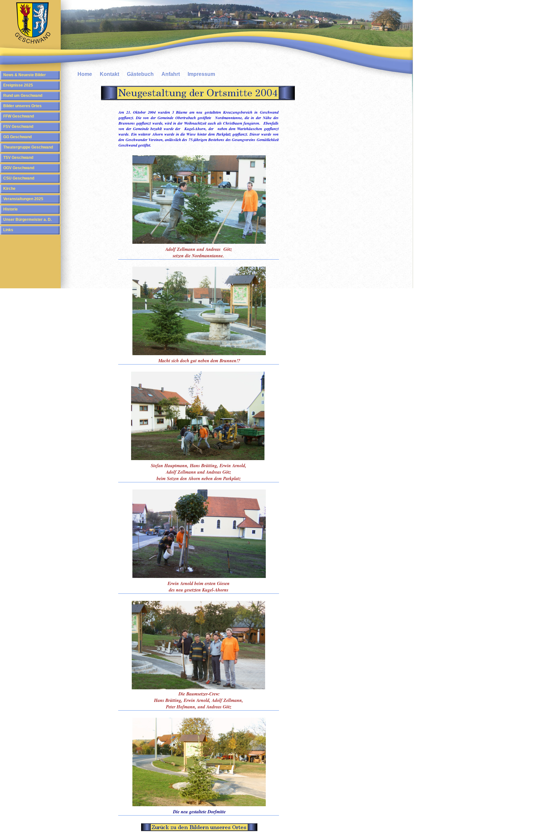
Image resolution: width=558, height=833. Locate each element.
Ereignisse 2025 (18, 85)
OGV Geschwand (18, 168)
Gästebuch (140, 74)
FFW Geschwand (18, 116)
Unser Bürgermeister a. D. (27, 219)
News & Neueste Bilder (24, 75)
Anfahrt (170, 74)
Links (8, 230)
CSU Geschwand (18, 178)
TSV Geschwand (18, 157)
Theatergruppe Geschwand (28, 147)
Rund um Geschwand (22, 95)
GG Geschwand (17, 137)
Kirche (9, 188)
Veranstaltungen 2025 (23, 199)
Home (85, 74)
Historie (10, 209)
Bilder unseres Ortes (22, 106)
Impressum (201, 74)
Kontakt (109, 74)
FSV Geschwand (18, 126)
